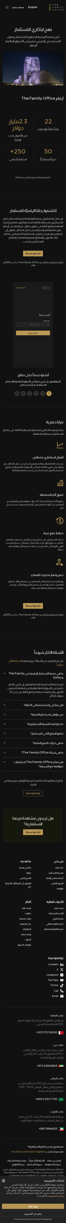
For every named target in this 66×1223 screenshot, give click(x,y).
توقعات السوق (24, 944)
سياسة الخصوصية (53, 1164)
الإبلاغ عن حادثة (54, 1160)
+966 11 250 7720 (46, 1099)
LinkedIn (53, 964)
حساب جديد (18, 7)
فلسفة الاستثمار (56, 873)
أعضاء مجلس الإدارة (54, 878)
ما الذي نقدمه (25, 867)
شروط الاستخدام (34, 1164)
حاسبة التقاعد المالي (54, 924)
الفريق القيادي (57, 883)
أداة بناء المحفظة (56, 913)
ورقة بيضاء (26, 934)
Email (55, 996)
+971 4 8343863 (47, 1065)
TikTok (54, 985)
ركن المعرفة (25, 924)
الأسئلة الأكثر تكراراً (37, 1160)
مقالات (28, 913)
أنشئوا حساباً (33, 253)
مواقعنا (60, 888)
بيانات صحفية (25, 918)
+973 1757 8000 (46, 1032)
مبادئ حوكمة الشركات (16, 1160)
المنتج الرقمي (25, 878)
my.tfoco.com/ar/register (28, 1151)
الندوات (28, 939)
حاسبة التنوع (58, 918)
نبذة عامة (59, 867)
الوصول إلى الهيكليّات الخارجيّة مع (18, 885)
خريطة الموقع (18, 1164)
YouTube (53, 980)
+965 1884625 (48, 1128)
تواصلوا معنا (33, 793)
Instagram (52, 975)
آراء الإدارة (27, 929)
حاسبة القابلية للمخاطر (53, 929)
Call (56, 991)
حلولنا (28, 873)
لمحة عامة (58, 908)
